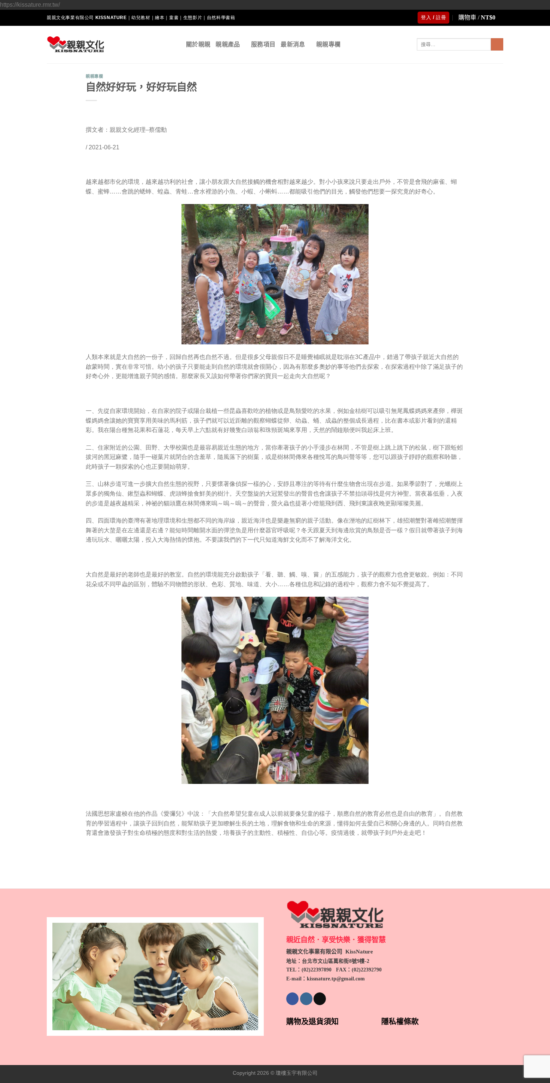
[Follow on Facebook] (292, 998)
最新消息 (293, 44)
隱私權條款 (400, 1021)
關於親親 (198, 44)
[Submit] (497, 44)
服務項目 (263, 44)
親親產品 (228, 44)
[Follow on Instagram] (306, 998)
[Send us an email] (320, 998)
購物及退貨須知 (312, 1021)
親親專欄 (328, 44)
